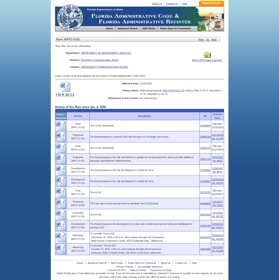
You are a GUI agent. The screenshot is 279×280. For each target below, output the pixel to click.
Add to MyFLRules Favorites (207, 60)
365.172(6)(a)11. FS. (174, 90)
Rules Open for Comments (142, 263)
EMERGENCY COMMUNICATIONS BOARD (104, 67)
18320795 (205, 225)
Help (184, 3)
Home (70, 17)
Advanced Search (97, 263)
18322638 (205, 214)
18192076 (205, 237)
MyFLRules (117, 263)
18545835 (205, 203)
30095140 (205, 136)
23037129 (205, 159)
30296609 (205, 125)
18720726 (205, 192)
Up (208, 39)
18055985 (205, 249)
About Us (157, 3)
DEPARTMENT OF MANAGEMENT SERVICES (106, 53)
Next (213, 39)
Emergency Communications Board (99, 60)
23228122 (205, 148)
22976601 (205, 170)
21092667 (205, 181)
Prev (201, 39)
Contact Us (172, 3)
